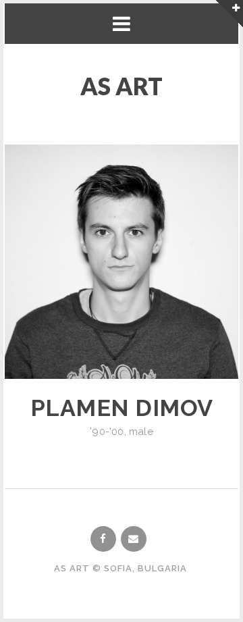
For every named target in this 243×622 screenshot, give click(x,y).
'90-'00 (107, 431)
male (141, 431)
